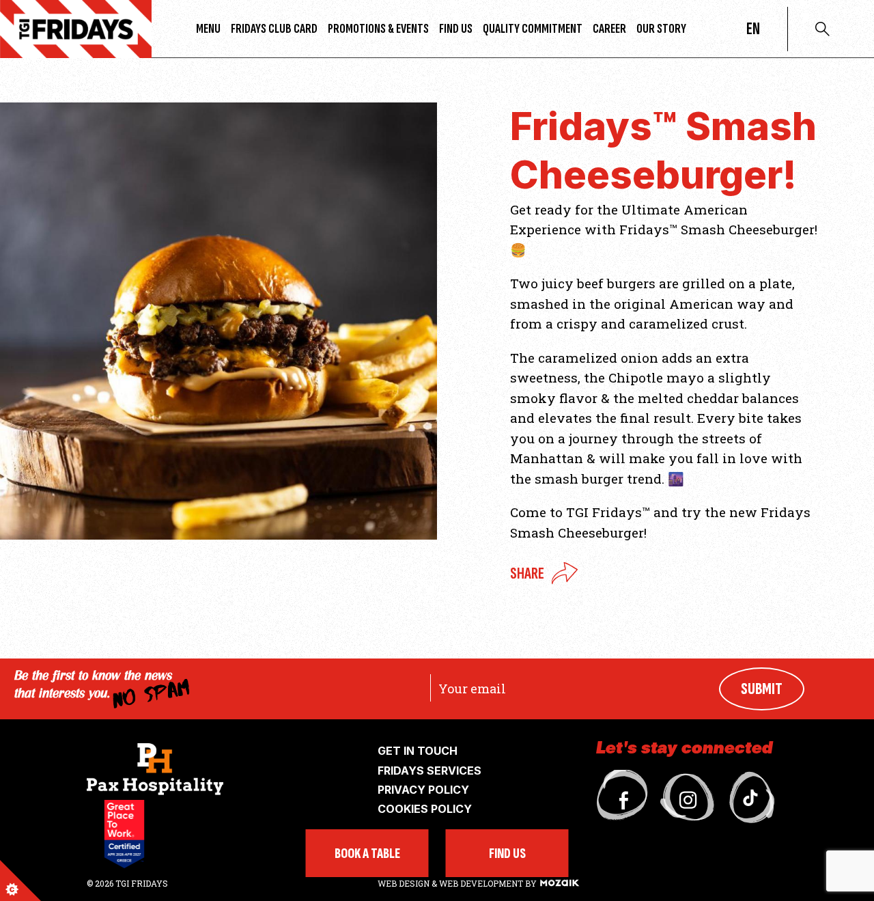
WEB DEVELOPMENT (481, 883)
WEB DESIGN (405, 883)
